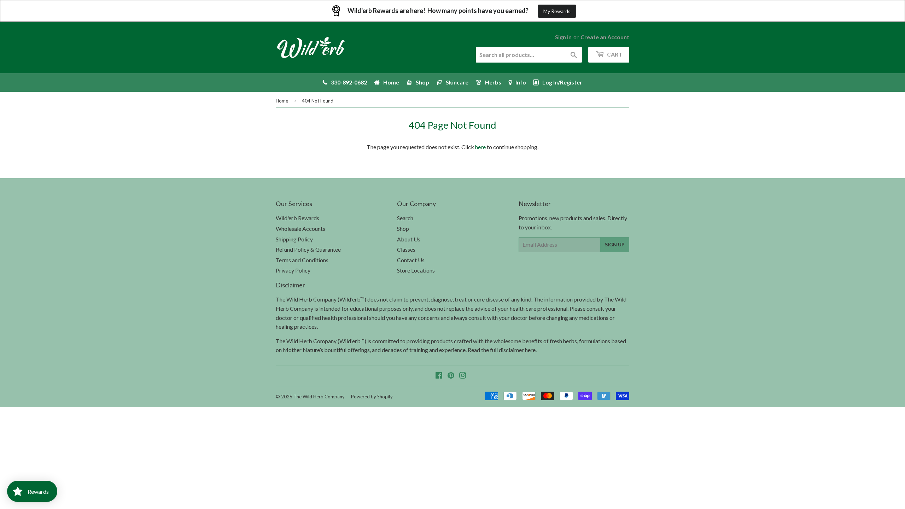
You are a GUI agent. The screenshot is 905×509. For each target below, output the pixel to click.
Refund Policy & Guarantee (308, 249)
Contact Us (411, 260)
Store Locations (416, 270)
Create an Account (604, 37)
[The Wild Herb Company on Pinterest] (451, 376)
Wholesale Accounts (300, 228)
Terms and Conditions (302, 260)
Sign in (563, 37)
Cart (614, 54)
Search (405, 218)
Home (282, 101)
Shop (403, 228)
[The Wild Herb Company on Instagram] (462, 376)
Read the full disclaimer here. (502, 349)
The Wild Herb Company (319, 396)
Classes (406, 249)
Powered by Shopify (372, 396)
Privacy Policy (293, 270)
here (480, 147)
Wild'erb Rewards (297, 218)
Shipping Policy (294, 239)
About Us (408, 239)
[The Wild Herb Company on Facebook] (439, 376)
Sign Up (615, 244)
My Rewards (557, 11)
